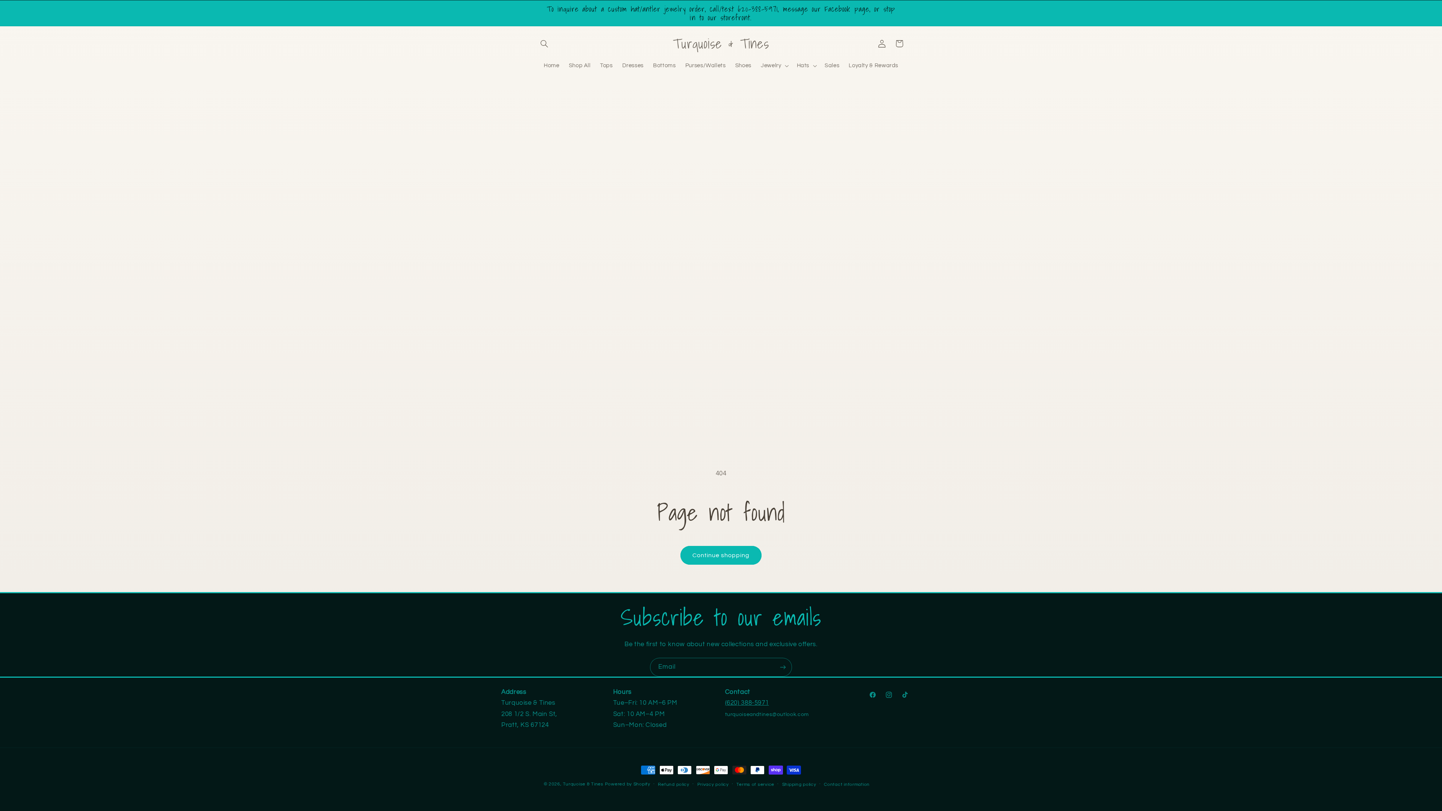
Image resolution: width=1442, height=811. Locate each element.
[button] (544, 43)
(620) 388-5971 (747, 702)
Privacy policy (713, 784)
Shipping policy (799, 784)
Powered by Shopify (627, 784)
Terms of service (755, 784)
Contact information (847, 784)
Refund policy (673, 784)
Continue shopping (721, 555)
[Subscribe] (783, 667)
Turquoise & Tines (583, 784)
